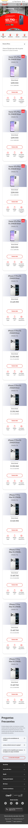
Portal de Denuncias (18, 819)
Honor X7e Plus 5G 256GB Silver (14, 58)
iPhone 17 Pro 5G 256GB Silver (14, 277)
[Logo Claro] (5, 4)
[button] (21, 4)
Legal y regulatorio (17, 821)
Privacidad (8, 821)
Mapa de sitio (8, 819)
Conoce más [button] (15, 92)
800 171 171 (12, 810)
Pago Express (17, 1)
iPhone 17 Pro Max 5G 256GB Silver (14, 496)
